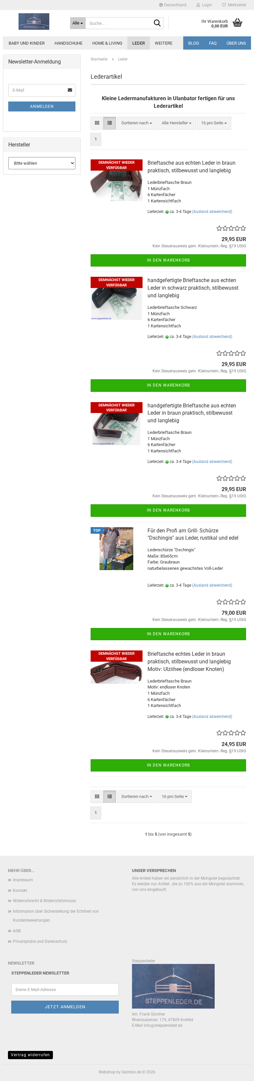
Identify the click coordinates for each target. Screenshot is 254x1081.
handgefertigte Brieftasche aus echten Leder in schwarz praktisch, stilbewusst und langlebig (193, 288)
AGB (17, 931)
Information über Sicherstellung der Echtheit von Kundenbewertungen (56, 916)
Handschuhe (68, 43)
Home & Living (107, 43)
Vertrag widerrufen (30, 1055)
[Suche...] (157, 23)
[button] (172, 5)
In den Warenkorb (168, 260)
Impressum (23, 880)
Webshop (107, 1072)
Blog (193, 43)
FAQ (213, 43)
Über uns (236, 43)
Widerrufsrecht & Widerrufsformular (44, 900)
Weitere (163, 43)
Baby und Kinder (27, 43)
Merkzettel (236, 5)
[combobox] (136, 123)
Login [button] (206, 5)
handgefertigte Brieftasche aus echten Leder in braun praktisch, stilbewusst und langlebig (192, 413)
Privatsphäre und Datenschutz (40, 941)
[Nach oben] (236, 1071)
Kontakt (20, 890)
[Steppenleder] (34, 21)
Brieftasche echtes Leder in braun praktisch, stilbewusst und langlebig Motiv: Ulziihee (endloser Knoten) (189, 661)
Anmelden (42, 106)
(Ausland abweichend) (212, 211)
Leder (138, 43)
